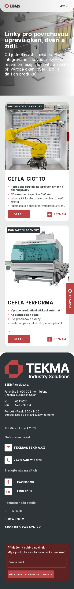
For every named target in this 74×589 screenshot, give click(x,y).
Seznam (60, 214)
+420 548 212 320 (28, 460)
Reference (14, 511)
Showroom (14, 519)
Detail (19, 214)
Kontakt (70, 301)
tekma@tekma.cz (29, 447)
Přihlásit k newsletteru (29, 574)
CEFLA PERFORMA (30, 303)
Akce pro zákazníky (23, 527)
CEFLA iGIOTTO (26, 179)
